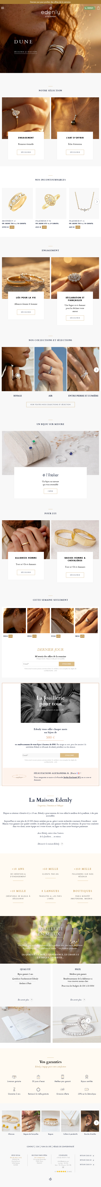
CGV (37, 1147)
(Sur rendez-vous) (39, 1157)
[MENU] (3, 8)
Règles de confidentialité (63, 1147)
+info (55, 671)
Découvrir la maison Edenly (48, 844)
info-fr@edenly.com (63, 1161)
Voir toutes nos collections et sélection (50, 404)
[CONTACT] (93, 8)
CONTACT (30, 1147)
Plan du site (46, 1147)
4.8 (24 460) (63, 1171)
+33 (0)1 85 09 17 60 (63, 1157)
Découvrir (26, 152)
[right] (97, 201)
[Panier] (98, 8)
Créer (50, 491)
